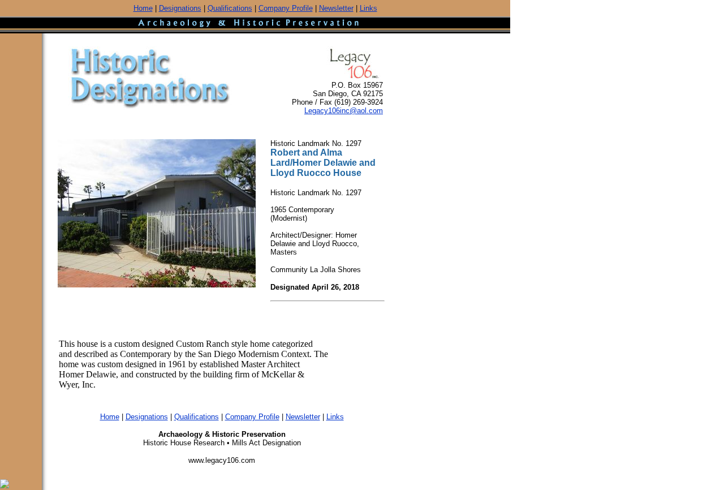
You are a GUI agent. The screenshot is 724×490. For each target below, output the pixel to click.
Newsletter (336, 8)
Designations (180, 8)
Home (143, 8)
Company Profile (285, 8)
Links (368, 8)
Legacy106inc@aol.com (343, 110)
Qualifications (230, 8)
